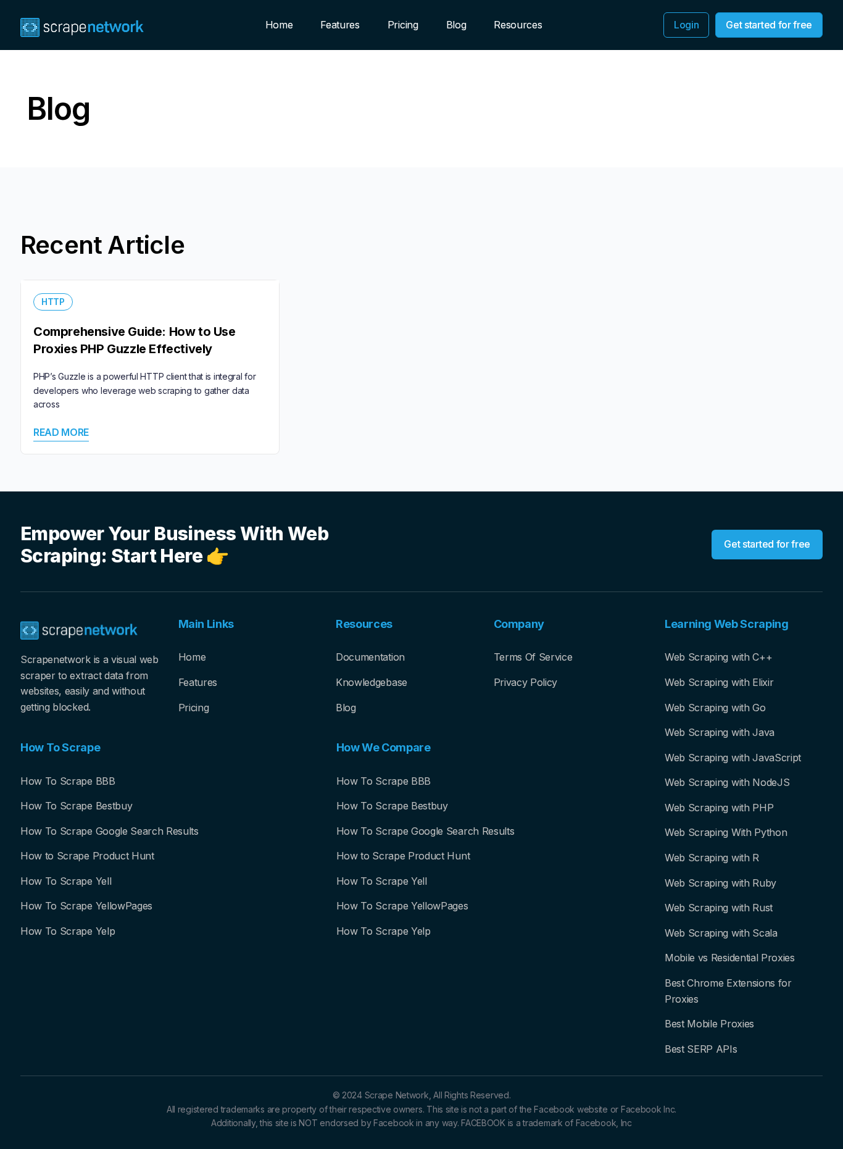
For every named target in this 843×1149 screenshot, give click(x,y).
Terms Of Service (533, 657)
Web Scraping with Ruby (720, 883)
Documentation (370, 657)
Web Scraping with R (712, 857)
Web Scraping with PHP (719, 807)
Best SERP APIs (701, 1049)
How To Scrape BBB (67, 781)
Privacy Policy (526, 682)
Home (192, 657)
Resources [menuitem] (518, 25)
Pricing (193, 707)
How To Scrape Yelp (67, 931)
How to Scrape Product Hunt (87, 856)
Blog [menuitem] (456, 25)
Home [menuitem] (279, 25)
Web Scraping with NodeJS (727, 782)
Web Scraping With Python (726, 832)
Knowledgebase (371, 682)
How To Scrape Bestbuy (76, 806)
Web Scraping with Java (719, 732)
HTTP (53, 301)
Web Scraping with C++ (718, 657)
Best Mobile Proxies (709, 1023)
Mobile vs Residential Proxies (730, 957)
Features (197, 682)
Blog (346, 707)
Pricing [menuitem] (403, 25)
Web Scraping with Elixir (719, 682)
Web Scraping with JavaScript (733, 757)
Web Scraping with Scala (721, 933)
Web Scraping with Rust (719, 907)
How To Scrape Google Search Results (109, 831)
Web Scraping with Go (715, 707)
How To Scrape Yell (65, 881)
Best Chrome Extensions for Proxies (728, 991)
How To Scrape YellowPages (86, 906)
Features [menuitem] (339, 25)
